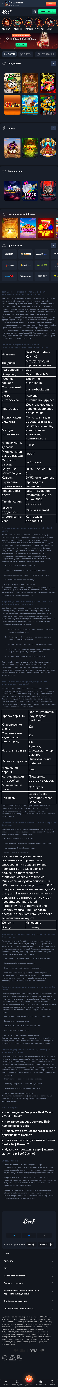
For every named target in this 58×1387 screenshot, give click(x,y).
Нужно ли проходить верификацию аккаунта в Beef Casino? (28, 1151)
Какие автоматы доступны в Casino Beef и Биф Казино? (28, 1142)
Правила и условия (13, 1283)
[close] (2, 3)
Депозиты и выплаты (14, 1276)
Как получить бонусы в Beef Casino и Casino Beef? (28, 1114)
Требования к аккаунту (15, 1301)
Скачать (50, 4)
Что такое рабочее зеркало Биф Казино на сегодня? (26, 1123)
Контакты (8, 1261)
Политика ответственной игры (19, 1308)
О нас (6, 1253)
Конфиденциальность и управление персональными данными (21, 1292)
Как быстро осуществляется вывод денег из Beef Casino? (28, 1133)
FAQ (5, 1268)
